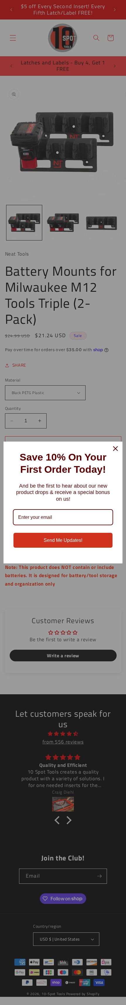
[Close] (115, 449)
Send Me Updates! (63, 540)
